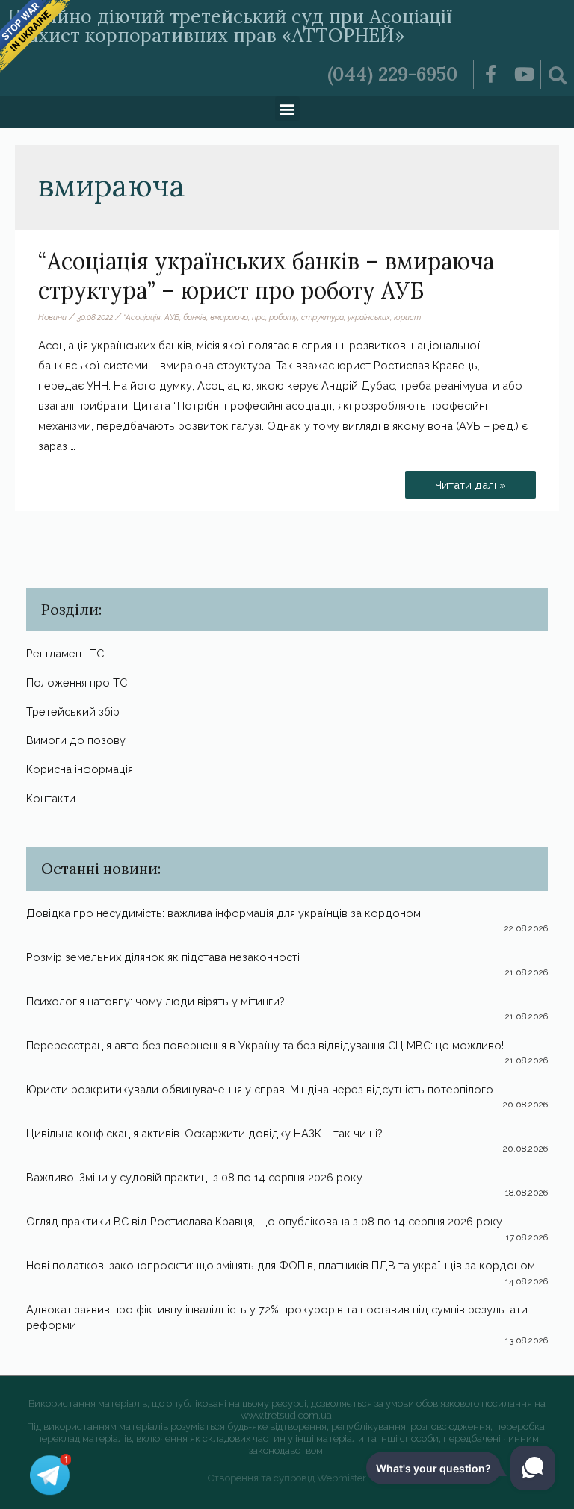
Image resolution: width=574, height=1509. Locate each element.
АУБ (171, 317)
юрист (407, 317)
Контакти (50, 798)
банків (194, 317)
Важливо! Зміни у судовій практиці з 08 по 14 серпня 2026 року (194, 1177)
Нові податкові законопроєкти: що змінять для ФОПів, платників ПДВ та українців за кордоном (280, 1265)
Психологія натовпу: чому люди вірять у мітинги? (155, 1001)
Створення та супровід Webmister (287, 1478)
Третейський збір (73, 711)
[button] (287, 108)
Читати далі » (470, 481)
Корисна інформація (79, 769)
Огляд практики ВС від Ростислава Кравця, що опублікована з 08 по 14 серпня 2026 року (264, 1221)
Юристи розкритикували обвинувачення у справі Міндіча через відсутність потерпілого (259, 1089)
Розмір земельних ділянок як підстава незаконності (163, 957)
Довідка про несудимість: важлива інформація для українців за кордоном (223, 913)
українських (369, 317)
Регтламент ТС (65, 653)
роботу (283, 317)
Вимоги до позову (76, 740)
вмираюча (229, 317)
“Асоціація (142, 317)
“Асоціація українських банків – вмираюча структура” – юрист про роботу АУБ (266, 275)
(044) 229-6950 (392, 74)
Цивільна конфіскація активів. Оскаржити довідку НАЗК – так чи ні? (204, 1133)
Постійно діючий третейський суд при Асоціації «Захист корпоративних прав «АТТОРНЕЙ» (229, 25)
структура (322, 317)
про (258, 317)
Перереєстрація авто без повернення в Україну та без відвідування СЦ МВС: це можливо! (265, 1045)
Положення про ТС (76, 682)
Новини (52, 317)
